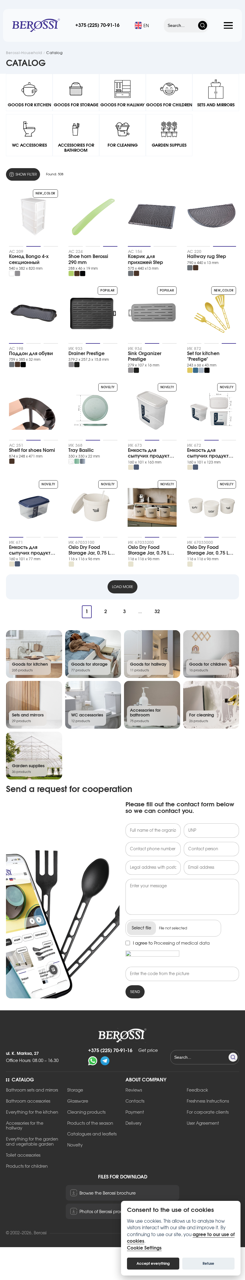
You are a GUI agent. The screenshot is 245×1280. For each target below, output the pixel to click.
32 (157, 611)
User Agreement (203, 1123)
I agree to (171, 943)
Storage (75, 1090)
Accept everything (153, 1263)
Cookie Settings (144, 1248)
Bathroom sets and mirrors (32, 1090)
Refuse (208, 1263)
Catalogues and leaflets (92, 1134)
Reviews (133, 1090)
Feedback (197, 1090)
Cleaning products (86, 1112)
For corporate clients (208, 1112)
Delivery (133, 1123)
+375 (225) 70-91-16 (97, 25)
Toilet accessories (23, 1155)
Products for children (27, 1166)
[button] (228, 25)
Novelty (75, 1145)
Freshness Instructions (208, 1101)
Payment (134, 1112)
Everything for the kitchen (32, 1112)
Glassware (77, 1101)
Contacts (134, 1101)
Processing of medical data (182, 943)
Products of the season (90, 1123)
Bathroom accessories (28, 1101)
